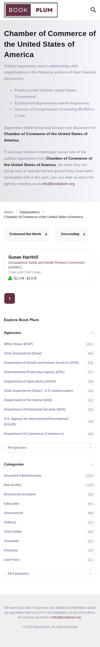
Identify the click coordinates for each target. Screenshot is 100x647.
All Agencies (17, 447)
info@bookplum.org (58, 184)
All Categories (18, 573)
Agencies (12, 332)
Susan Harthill (23, 257)
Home (8, 212)
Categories (14, 464)
